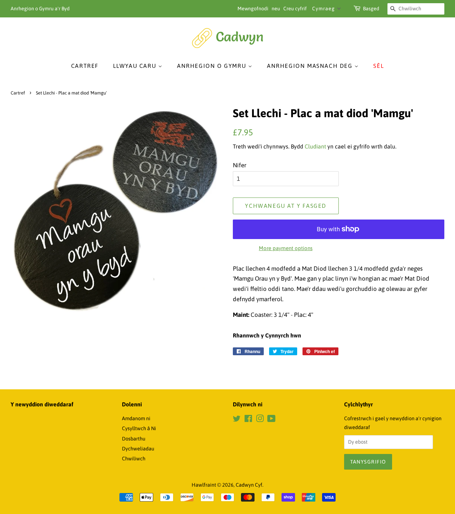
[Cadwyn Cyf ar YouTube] (271, 420)
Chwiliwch (133, 458)
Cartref (84, 66)
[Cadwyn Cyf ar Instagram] (260, 420)
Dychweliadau (138, 448)
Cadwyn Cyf (249, 485)
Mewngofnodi (252, 8)
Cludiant (315, 146)
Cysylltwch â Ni (139, 428)
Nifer (239, 165)
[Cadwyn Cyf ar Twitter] (237, 420)
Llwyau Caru (135, 66)
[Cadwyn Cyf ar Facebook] (248, 420)
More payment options (285, 248)
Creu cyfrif (295, 8)
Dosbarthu (133, 439)
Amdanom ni (136, 418)
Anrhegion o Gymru (212, 66)
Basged (371, 8)
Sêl (378, 66)
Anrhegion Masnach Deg (310, 66)
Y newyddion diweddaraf (42, 404)
